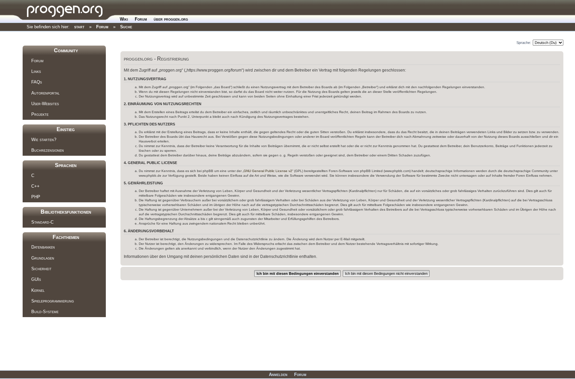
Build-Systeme (45, 311)
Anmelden (278, 374)
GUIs (36, 279)
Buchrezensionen (47, 150)
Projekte (40, 114)
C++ (35, 186)
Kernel (38, 290)
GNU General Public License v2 (268, 171)
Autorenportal (45, 93)
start (79, 26)
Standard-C (42, 222)
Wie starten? (43, 139)
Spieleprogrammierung (52, 300)
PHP (35, 196)
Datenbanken (43, 247)
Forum (141, 19)
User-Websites (45, 103)
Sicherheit (41, 268)
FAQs (36, 82)
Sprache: (523, 43)
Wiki (124, 19)
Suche (126, 26)
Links (36, 71)
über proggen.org (171, 19)
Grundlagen (42, 258)
